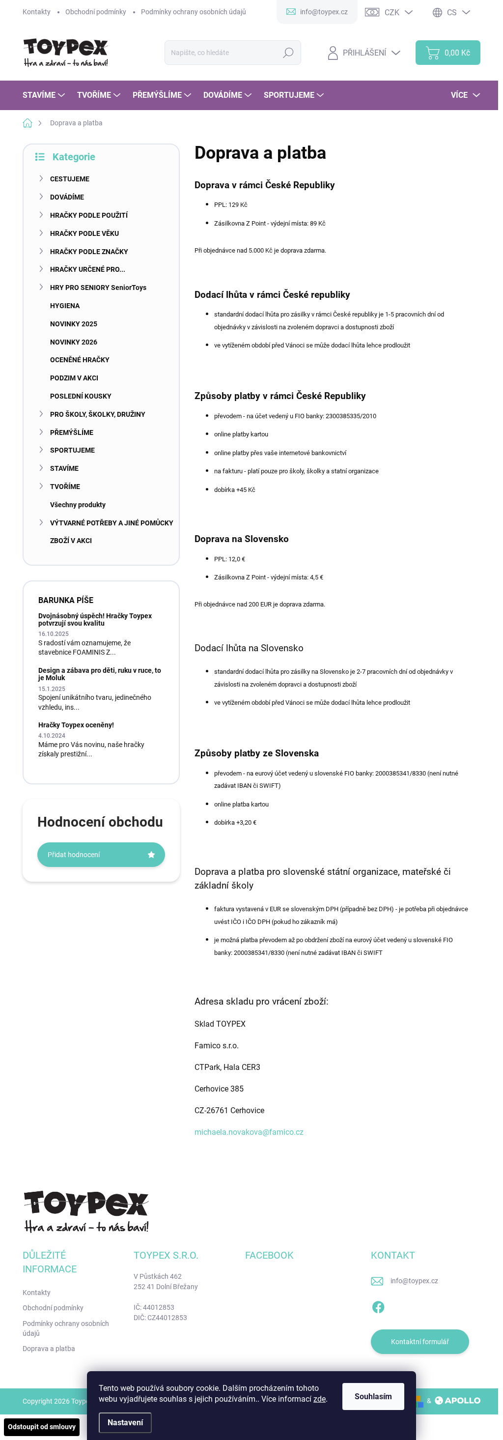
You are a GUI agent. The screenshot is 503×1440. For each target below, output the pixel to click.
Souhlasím (373, 1396)
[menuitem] (45, 95)
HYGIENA (65, 306)
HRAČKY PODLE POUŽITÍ (89, 215)
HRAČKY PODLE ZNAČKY (89, 252)
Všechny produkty (78, 505)
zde (319, 1399)
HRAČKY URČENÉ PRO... (87, 269)
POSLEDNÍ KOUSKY (81, 396)
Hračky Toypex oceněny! (76, 725)
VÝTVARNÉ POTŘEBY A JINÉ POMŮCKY (111, 523)
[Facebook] (378, 1305)
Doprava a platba (49, 1349)
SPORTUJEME (72, 450)
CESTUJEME (69, 179)
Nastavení (125, 1422)
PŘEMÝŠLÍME (71, 432)
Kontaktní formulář (420, 1342)
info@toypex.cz (414, 1281)
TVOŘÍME (65, 486)
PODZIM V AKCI (74, 378)
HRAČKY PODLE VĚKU (84, 233)
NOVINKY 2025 (73, 324)
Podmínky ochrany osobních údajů (193, 12)
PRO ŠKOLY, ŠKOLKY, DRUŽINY (97, 414)
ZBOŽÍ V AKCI (71, 541)
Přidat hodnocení (74, 855)
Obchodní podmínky (95, 12)
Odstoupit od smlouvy (42, 1427)
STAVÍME (64, 468)
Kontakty (37, 12)
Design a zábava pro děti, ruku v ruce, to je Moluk (99, 674)
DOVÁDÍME (67, 197)
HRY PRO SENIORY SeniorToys (98, 287)
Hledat (289, 53)
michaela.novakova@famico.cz (249, 1132)
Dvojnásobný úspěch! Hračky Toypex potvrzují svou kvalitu (95, 619)
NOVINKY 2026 (73, 342)
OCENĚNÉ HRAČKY (80, 360)
